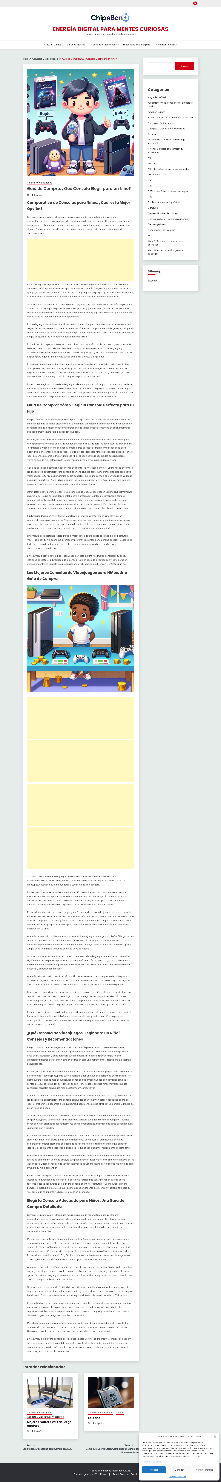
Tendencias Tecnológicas (136, 44)
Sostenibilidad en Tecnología (163, 213)
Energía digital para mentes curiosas (110, 29)
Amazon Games (52, 44)
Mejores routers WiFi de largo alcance (49, 1424)
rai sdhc (94, 1418)
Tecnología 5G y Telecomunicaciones (168, 218)
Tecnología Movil (157, 224)
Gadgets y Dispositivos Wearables (45, 1416)
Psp (150, 196)
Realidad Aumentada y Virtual (164, 202)
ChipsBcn (38, 195)
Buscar (184, 66)
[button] (214, 1436)
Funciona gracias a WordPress (90, 1474)
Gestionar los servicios (153, 1462)
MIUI (150, 157)
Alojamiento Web (165, 44)
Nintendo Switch (157, 174)
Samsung (153, 207)
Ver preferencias (204, 1469)
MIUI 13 (152, 163)
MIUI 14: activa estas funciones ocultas (169, 168)
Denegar (179, 1469)
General (120, 1412)
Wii (150, 235)
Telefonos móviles (75, 44)
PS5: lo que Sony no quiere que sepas (168, 191)
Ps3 (150, 180)
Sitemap (152, 280)
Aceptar (154, 1469)
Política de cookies (177, 1477)
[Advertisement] (80, 260)
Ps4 (150, 185)
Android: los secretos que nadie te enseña (170, 117)
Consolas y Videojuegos (104, 44)
